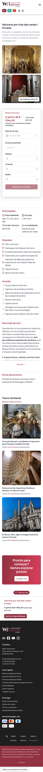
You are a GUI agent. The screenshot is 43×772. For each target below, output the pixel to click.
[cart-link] (23, 10)
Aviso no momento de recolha (15, 769)
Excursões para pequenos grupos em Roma (17, 683)
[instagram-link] (18, 638)
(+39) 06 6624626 (8, 661)
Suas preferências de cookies (12, 710)
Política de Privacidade (10, 701)
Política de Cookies (8, 704)
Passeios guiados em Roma (11, 673)
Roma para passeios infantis (12, 679)
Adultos (8, 154)
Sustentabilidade (8, 686)
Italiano (23, 736)
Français (13, 740)
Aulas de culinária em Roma (11, 676)
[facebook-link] (8, 638)
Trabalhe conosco (8, 692)
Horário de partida (12, 143)
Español (33, 736)
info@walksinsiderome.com (11, 659)
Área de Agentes (8, 689)
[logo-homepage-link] (11, 4)
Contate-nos (21, 579)
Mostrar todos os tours (12, 402)
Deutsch (23, 740)
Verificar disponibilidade (15, 616)
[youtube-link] (13, 638)
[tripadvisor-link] (3, 638)
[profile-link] (19, 10)
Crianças (9, 164)
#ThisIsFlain (21, 762)
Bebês (8, 174)
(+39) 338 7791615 (8, 664)
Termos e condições (9, 707)
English (13, 736)
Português (33, 740)
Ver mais (20, 364)
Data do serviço (11, 131)
